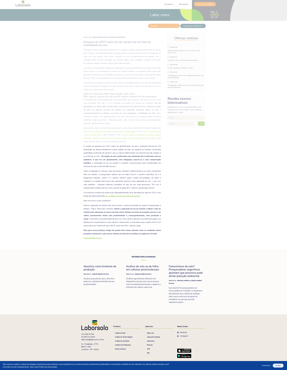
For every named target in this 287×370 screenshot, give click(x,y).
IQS (148, 353)
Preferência (266, 365)
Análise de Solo (120, 333)
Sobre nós (150, 333)
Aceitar (278, 365)
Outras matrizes (120, 349)
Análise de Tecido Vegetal (123, 337)
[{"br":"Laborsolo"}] (95, 325)
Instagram (184, 336)
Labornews (150, 341)
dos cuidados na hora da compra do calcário (122, 196)
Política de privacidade (48, 367)
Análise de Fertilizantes (123, 345)
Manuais (150, 345)
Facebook (183, 332)
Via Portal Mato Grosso (93, 238)
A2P (148, 349)
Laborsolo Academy (153, 337)
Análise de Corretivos (122, 341)
